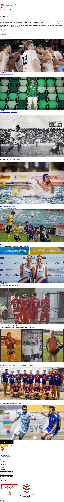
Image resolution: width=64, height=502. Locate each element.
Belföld (5, 8)
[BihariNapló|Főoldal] (17, 499)
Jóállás (3, 467)
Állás (22, 8)
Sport (19, 8)
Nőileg (3, 465)
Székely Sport (4, 464)
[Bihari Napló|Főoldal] (8, 6)
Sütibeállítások (4, 457)
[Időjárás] (1, 3)
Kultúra (11, 8)
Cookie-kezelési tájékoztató (6, 456)
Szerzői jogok (4, 454)
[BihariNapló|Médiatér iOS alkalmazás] (3, 472)
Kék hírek (16, 8)
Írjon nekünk (4, 480)
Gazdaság (8, 8)
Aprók (24, 8)
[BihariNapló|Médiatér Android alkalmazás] (10, 472)
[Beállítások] (1, 7)
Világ (21, 8)
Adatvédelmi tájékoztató (5, 455)
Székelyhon (3, 461)
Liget (3, 463)
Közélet (3, 8)
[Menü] (3, 7)
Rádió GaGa (4, 466)
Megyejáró (13, 8)
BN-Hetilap (27, 8)
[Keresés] (1, 1)
